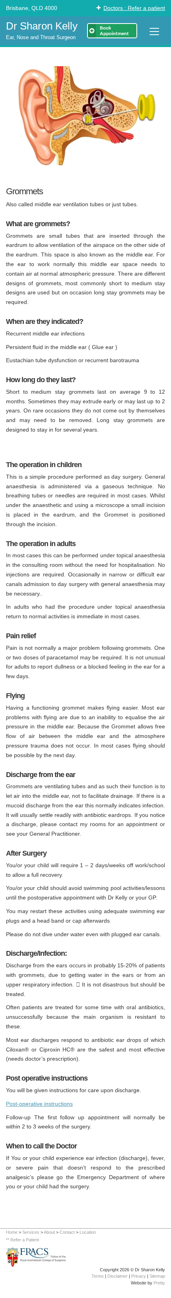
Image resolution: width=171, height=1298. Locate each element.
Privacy (138, 1276)
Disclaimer (117, 1276)
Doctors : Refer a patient (134, 8)
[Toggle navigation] (154, 31)
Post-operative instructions (39, 1104)
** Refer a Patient (22, 1239)
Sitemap (157, 1276)
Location (88, 1232)
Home (11, 1232)
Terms (97, 1276)
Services (30, 1232)
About (49, 1232)
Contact (67, 1232)
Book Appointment (114, 30)
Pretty (159, 1282)
